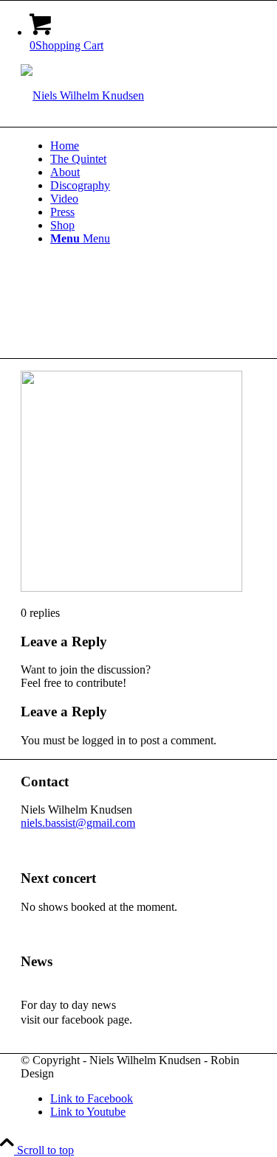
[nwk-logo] (82, 95)
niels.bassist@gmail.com (78, 823)
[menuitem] (153, 146)
